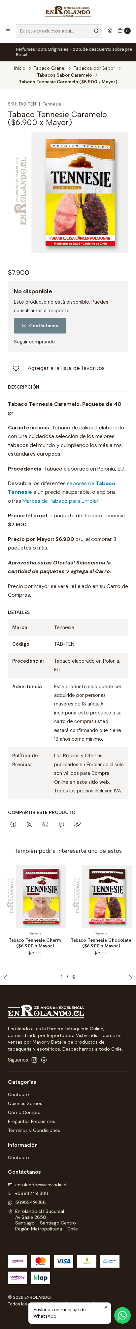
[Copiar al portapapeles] (77, 825)
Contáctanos (43, 325)
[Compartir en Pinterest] (61, 825)
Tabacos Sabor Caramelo (64, 75)
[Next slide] (129, 978)
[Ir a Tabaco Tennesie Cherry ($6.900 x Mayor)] (35, 896)
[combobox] (59, 30)
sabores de (81, 483)
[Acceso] (110, 31)
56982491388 (30, 1202)
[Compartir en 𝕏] (29, 825)
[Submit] (96, 30)
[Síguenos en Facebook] (44, 1060)
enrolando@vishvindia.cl (41, 1185)
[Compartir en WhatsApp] (45, 825)
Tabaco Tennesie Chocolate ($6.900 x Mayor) (101, 942)
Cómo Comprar (25, 1112)
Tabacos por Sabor (94, 68)
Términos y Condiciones (34, 1130)
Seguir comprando (34, 341)
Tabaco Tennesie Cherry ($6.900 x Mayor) (35, 942)
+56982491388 (31, 1193)
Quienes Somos (25, 1103)
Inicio (19, 68)
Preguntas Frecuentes (31, 1121)
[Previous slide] (7, 978)
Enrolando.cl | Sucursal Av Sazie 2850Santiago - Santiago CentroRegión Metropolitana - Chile (46, 1220)
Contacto (18, 1094)
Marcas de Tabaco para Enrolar (60, 500)
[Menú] (8, 31)
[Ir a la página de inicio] (68, 11)
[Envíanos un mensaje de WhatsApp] (122, 1315)
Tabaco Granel (49, 68)
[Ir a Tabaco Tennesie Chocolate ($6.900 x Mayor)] (101, 896)
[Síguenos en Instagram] (34, 1060)
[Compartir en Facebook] (13, 825)
